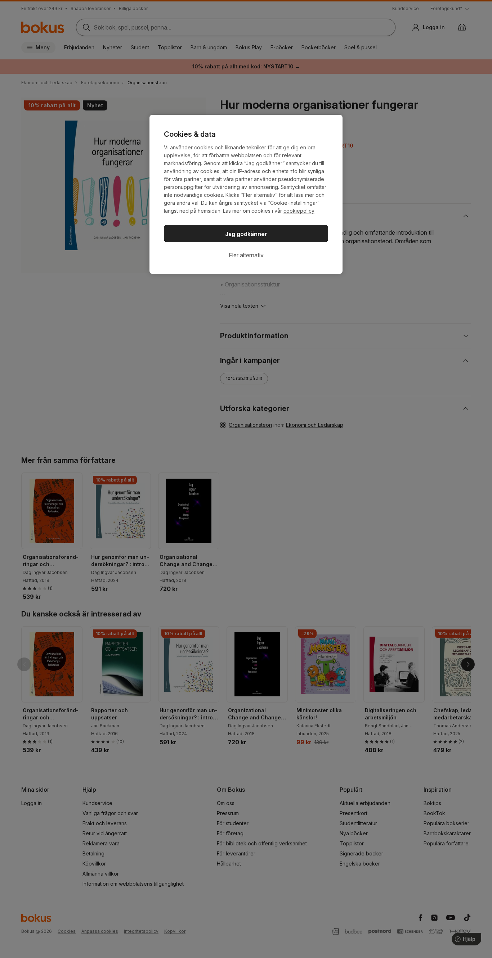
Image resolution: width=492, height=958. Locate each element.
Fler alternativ (246, 255)
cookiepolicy (298, 211)
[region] (246, 194)
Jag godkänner (246, 234)
